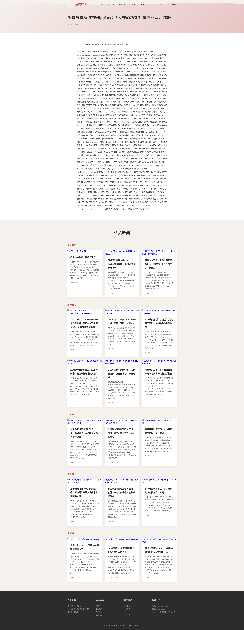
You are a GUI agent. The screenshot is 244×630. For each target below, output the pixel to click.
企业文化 (127, 612)
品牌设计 (111, 4)
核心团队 (127, 609)
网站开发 (122, 4)
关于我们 (152, 4)
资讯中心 (163, 4)
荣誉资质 (127, 615)
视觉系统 (132, 4)
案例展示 (142, 4)
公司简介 (127, 606)
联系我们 (173, 4)
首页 (102, 4)
